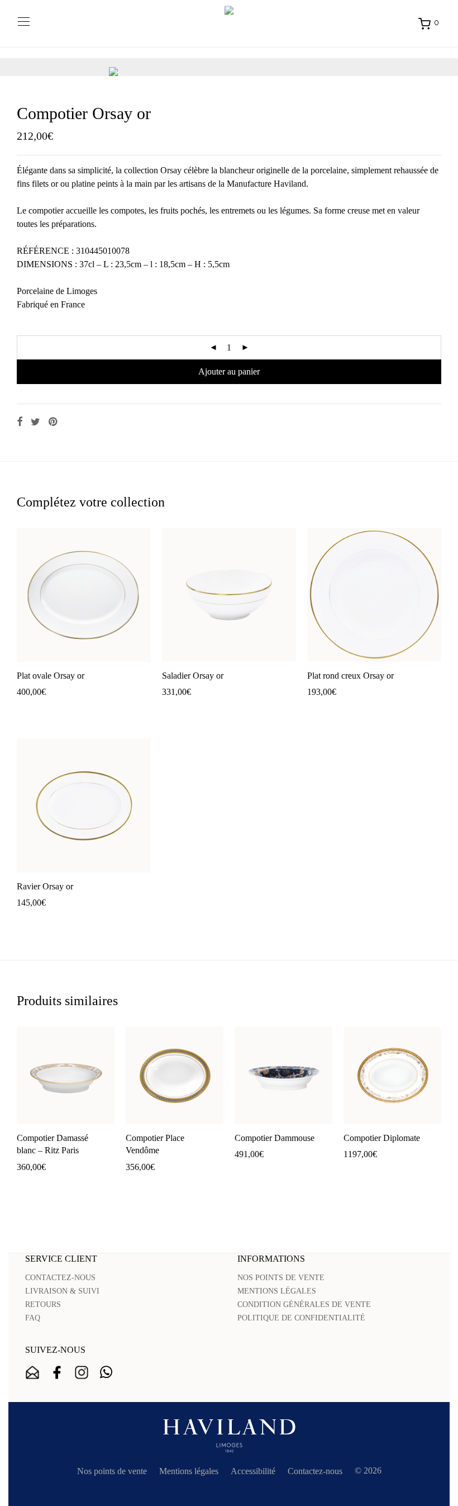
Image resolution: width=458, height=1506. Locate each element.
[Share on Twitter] (35, 422)
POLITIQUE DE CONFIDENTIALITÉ (301, 1318)
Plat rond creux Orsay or (350, 675)
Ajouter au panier (229, 371)
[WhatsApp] (106, 1372)
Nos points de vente (112, 1471)
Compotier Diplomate (382, 1138)
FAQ (32, 1318)
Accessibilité (253, 1471)
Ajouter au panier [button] (42, 709)
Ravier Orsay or (45, 886)
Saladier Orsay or (192, 675)
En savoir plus (103, 709)
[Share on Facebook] (19, 422)
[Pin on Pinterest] (54, 422)
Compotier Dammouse (274, 1138)
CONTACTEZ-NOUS (60, 1277)
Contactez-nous (315, 1471)
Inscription (32, 1372)
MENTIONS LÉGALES (276, 1291)
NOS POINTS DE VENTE (281, 1277)
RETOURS (43, 1304)
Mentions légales (188, 1471)
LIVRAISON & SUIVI (62, 1291)
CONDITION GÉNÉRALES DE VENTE (304, 1304)
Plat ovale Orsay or (50, 675)
